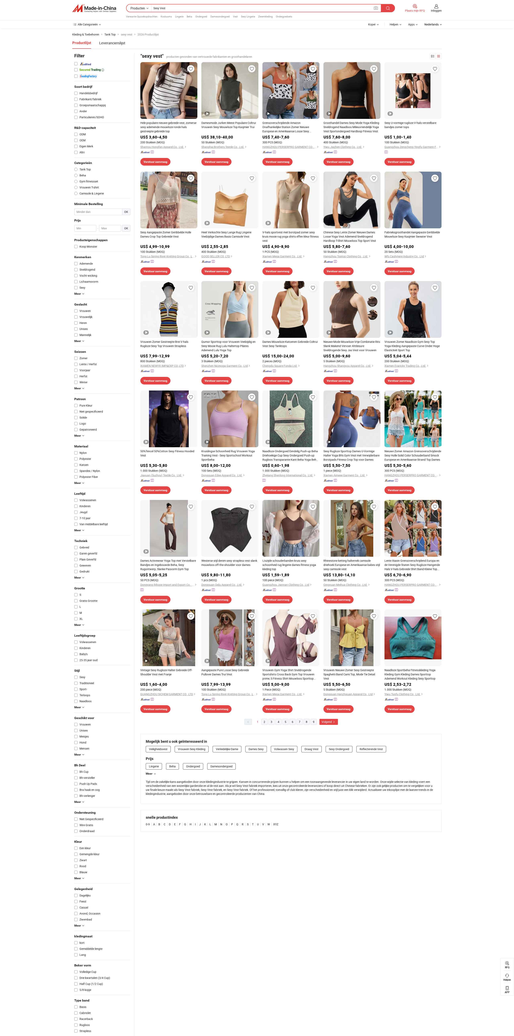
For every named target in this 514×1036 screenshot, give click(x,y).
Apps (411, 24)
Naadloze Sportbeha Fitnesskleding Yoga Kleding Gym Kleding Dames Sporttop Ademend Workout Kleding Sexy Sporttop (409, 674)
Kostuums (166, 16)
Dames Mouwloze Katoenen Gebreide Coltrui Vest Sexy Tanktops (290, 344)
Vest (235, 16)
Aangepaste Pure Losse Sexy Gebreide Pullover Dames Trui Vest (225, 672)
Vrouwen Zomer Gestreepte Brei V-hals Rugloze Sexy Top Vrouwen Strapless (164, 344)
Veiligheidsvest (158, 749)
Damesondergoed (220, 16)
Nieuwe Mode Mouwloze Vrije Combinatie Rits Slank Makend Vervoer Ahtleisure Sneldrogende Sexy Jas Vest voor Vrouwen (351, 346)
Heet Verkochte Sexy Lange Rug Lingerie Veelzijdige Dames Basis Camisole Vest (226, 234)
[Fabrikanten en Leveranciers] (94, 8)
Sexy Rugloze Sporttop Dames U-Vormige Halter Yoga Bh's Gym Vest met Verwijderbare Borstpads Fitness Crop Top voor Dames (351, 455)
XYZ (275, 824)
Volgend (327, 722)
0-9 (148, 824)
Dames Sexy (256, 749)
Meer (149, 773)
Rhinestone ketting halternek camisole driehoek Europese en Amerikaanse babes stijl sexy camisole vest (351, 565)
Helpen (394, 24)
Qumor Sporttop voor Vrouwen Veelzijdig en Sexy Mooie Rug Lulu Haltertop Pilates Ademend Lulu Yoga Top (228, 346)
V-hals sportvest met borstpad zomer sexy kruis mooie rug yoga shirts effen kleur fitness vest (290, 236)
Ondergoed (201, 16)
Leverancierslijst (112, 42)
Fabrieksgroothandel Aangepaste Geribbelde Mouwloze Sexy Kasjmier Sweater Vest (412, 234)
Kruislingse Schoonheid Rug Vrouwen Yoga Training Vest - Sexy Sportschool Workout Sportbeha (228, 455)
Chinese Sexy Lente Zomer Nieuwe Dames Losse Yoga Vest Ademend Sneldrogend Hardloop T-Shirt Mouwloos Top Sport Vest (349, 236)
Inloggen (436, 10)
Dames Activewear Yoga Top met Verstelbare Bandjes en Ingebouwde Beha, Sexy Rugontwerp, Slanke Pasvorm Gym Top (168, 565)
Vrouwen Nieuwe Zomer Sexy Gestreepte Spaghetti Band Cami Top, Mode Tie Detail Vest (349, 674)
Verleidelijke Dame (227, 749)
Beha (189, 16)
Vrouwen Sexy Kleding (191, 749)
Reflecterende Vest (371, 749)
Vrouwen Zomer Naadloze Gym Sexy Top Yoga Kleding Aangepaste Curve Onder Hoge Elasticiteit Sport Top (412, 346)
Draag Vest (311, 749)
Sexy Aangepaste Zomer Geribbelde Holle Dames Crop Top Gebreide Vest (165, 234)
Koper (372, 24)
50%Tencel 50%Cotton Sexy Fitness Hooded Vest (167, 453)
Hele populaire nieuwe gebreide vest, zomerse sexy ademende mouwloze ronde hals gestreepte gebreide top (168, 127)
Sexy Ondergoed (339, 749)
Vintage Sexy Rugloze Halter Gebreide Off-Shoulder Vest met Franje (166, 672)
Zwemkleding (265, 16)
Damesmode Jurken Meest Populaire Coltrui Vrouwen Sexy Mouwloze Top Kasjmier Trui (228, 125)
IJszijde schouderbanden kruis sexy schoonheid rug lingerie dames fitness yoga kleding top (289, 565)
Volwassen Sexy (284, 749)
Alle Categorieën (88, 24)
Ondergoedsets (284, 16)
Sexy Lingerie (248, 16)
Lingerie (179, 16)
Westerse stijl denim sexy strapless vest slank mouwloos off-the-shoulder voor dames (229, 563)
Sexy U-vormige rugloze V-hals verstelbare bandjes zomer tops (410, 125)
